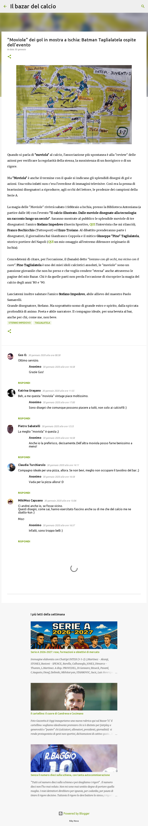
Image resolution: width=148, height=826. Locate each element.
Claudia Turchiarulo (31, 465)
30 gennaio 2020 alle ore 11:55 (58, 390)
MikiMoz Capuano (30, 500)
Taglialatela (42, 323)
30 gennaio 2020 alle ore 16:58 (59, 366)
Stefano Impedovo (20, 323)
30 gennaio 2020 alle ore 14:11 (63, 465)
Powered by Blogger (76, 813)
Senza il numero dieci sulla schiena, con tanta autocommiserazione (70, 775)
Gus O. (22, 355)
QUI (92, 224)
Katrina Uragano (29, 390)
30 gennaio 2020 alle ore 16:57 (59, 525)
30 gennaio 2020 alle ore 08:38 (44, 355)
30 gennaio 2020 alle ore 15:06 (60, 500)
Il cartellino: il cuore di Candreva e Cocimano (57, 713)
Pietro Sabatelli (29, 426)
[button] (9, 56)
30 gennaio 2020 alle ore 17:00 (59, 402)
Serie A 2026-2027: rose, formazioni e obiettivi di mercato (65, 652)
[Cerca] (61, 6)
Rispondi (24, 382)
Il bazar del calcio (33, 6)
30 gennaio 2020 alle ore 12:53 (58, 426)
